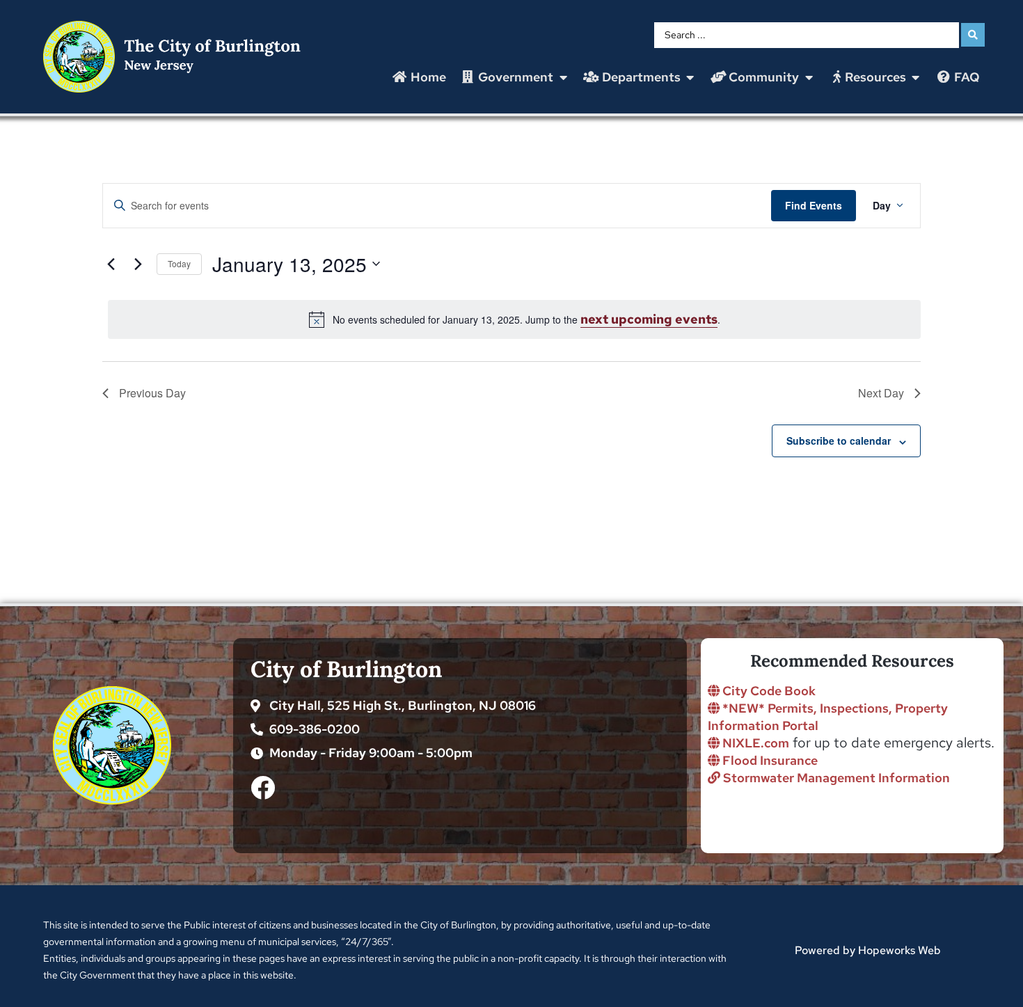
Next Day (881, 393)
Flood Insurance (769, 760)
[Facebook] (263, 787)
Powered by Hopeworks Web (868, 950)
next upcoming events (648, 319)
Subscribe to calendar (838, 440)
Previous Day (152, 393)
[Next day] (137, 263)
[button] (515, 77)
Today (179, 263)
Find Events (813, 205)
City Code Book (768, 691)
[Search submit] (973, 35)
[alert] (514, 319)
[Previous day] (110, 263)
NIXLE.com (754, 743)
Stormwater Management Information (835, 778)
